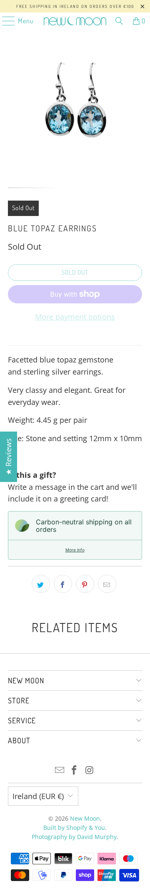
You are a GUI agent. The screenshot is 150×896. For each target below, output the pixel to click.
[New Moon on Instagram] (89, 770)
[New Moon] (75, 20)
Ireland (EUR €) (38, 796)
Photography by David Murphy (74, 837)
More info (75, 549)
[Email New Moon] (59, 770)
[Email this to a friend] (107, 584)
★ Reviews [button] (8, 456)
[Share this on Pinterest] (85, 584)
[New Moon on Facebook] (74, 770)
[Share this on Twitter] (41, 584)
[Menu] (4, 20)
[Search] (119, 20)
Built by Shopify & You (74, 827)
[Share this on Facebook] (63, 584)
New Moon (85, 818)
